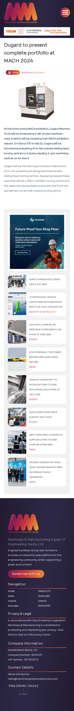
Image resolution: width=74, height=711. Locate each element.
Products (44, 591)
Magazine (44, 606)
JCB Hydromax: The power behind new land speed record (45, 357)
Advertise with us (26, 574)
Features (13, 606)
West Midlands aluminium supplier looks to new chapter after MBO (46, 439)
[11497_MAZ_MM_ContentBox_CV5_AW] (37, 31)
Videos (12, 601)
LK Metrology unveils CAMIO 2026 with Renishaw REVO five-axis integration (45, 302)
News (11, 596)
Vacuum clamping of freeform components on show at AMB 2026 (45, 329)
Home (11, 591)
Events (41, 72)
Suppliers (44, 596)
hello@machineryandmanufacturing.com (33, 678)
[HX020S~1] (37, 242)
